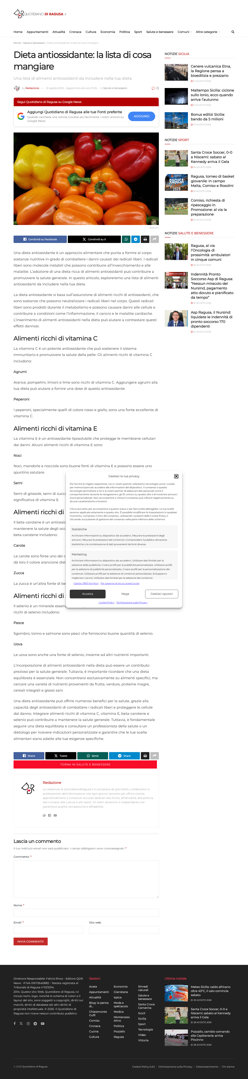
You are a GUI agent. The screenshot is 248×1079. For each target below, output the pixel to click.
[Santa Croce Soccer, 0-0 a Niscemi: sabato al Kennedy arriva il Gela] (176, 158)
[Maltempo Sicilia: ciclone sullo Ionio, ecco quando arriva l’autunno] (176, 96)
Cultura (91, 32)
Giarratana (121, 992)
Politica (124, 32)
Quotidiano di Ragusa (34, 1066)
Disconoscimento (207, 1066)
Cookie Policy (107, 602)
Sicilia (142, 1018)
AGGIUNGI (142, 116)
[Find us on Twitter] (21, 1023)
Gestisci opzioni (162, 594)
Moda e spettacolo (121, 1004)
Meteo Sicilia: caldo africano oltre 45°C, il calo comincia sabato (210, 991)
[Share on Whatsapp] (126, 239)
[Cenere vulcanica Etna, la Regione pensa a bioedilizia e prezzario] (176, 72)
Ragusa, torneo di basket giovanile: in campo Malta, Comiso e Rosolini (212, 181)
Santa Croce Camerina (146, 1006)
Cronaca (75, 32)
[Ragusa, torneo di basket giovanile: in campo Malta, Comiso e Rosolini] (176, 182)
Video (142, 1035)
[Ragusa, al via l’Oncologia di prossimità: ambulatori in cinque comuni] (176, 251)
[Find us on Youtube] (42, 1024)
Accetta (87, 594)
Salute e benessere (159, 32)
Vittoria (143, 1040)
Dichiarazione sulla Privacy (131, 602)
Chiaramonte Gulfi (98, 1013)
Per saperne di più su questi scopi (120, 583)
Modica (119, 1011)
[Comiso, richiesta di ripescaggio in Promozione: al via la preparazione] (176, 206)
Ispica (117, 997)
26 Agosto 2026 (202, 191)
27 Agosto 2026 (202, 81)
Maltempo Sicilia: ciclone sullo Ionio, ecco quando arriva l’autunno (212, 95)
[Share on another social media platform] (154, 239)
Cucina (93, 1031)
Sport (138, 32)
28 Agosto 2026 (202, 167)
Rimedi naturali (143, 988)
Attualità (59, 32)
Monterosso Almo (122, 1018)
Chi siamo (228, 1066)
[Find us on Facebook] (15, 1024)
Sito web (95, 922)
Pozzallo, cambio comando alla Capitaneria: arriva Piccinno (210, 1035)
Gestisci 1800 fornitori (86, 583)
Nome (19, 905)
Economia (108, 32)
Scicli (141, 1013)
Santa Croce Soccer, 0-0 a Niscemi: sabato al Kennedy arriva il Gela (211, 157)
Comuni (183, 32)
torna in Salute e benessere (85, 764)
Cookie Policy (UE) (143, 1066)
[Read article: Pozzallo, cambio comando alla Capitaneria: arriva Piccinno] (176, 1037)
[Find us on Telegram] (35, 1024)
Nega (125, 594)
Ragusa (119, 1037)
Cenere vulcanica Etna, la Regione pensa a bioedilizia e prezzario (211, 71)
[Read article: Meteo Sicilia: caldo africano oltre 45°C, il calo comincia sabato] (176, 993)
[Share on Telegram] (135, 239)
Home (18, 32)
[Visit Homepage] (40, 13)
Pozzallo (119, 1031)
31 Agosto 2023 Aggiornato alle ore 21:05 (72, 88)
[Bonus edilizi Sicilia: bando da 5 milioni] (176, 120)
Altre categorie (206, 32)
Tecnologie (145, 1029)
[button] (176, 476)
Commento (23, 856)
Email (19, 922)
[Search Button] (233, 32)
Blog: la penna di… (98, 1004)
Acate (93, 986)
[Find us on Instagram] (28, 1024)
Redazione (32, 88)
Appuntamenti (37, 32)
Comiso (94, 1020)
